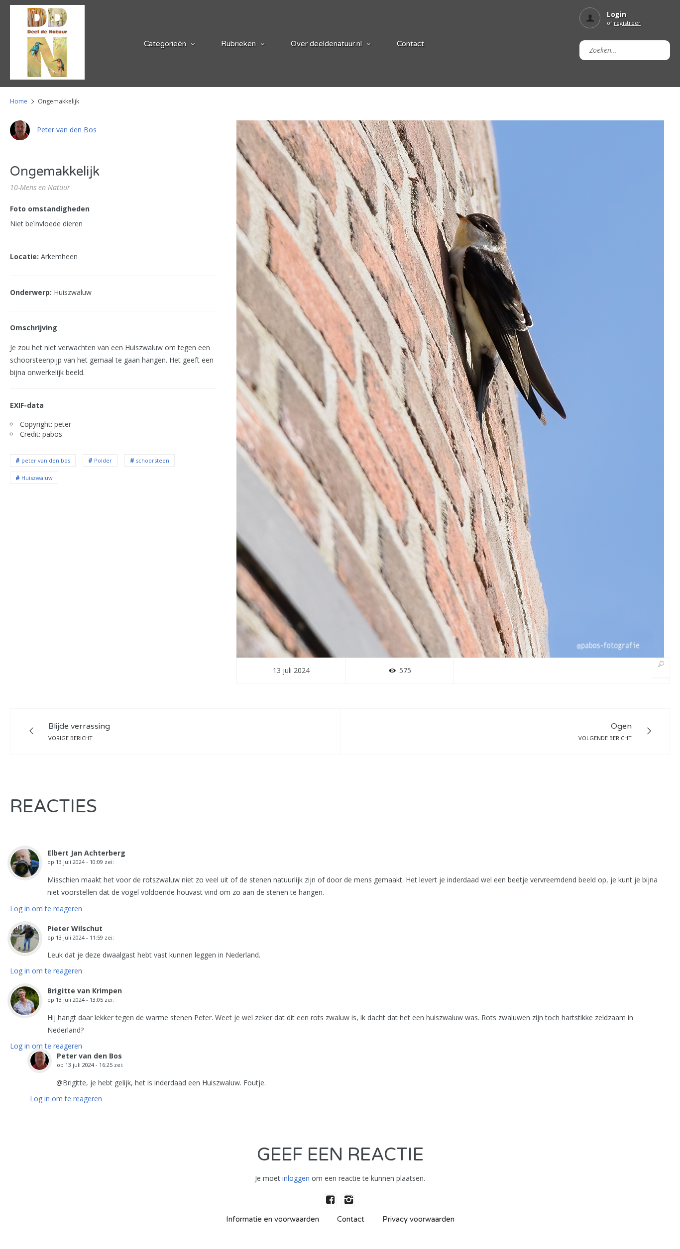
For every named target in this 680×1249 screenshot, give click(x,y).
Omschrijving (33, 327)
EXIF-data (27, 405)
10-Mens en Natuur (40, 187)
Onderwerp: (31, 292)
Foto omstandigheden (50, 208)
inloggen (296, 1178)
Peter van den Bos (67, 129)
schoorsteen (152, 460)
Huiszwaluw (37, 477)
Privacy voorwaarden (418, 1219)
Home (18, 101)
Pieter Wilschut (75, 928)
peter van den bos (45, 460)
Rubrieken (238, 43)
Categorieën (165, 43)
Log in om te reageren (46, 908)
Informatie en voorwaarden (272, 1219)
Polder (103, 460)
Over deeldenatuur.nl (326, 43)
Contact (410, 43)
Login (616, 14)
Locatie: (24, 256)
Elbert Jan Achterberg (86, 853)
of (624, 22)
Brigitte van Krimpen (84, 990)
